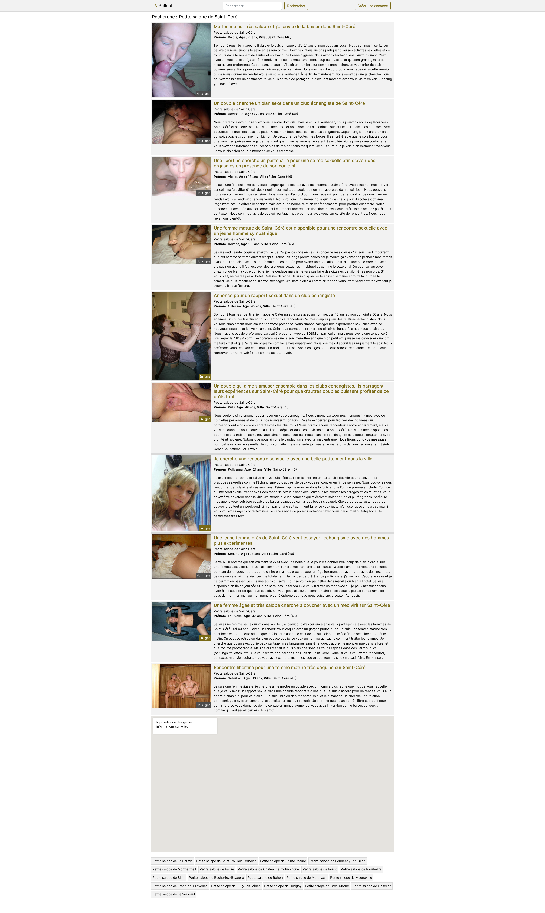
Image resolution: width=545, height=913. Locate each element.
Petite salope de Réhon (265, 878)
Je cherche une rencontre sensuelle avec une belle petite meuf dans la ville (293, 458)
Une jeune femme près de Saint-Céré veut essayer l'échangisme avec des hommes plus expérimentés (301, 540)
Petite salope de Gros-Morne (327, 886)
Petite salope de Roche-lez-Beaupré (216, 878)
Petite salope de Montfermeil (174, 869)
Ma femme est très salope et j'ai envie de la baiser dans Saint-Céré (284, 26)
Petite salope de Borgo (320, 869)
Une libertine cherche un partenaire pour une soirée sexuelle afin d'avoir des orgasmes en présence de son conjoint (294, 163)
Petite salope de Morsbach (306, 878)
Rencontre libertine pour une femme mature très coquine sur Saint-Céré (290, 667)
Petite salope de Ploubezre (361, 869)
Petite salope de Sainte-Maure (283, 861)
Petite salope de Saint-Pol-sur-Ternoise (226, 861)
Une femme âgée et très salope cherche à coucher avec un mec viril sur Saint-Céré (302, 605)
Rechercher (296, 6)
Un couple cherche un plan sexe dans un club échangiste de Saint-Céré (289, 103)
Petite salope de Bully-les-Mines (236, 886)
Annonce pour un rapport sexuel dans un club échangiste (274, 295)
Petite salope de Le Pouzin (172, 861)
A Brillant (163, 5)
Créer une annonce (372, 6)
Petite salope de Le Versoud (173, 894)
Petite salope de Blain (168, 878)
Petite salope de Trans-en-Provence (180, 886)
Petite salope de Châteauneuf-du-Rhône (268, 869)
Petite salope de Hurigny (282, 886)
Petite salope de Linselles (372, 886)
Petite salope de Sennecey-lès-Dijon (338, 861)
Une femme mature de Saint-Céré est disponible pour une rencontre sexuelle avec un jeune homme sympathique (300, 230)
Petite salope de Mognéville (351, 878)
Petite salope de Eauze (217, 869)
